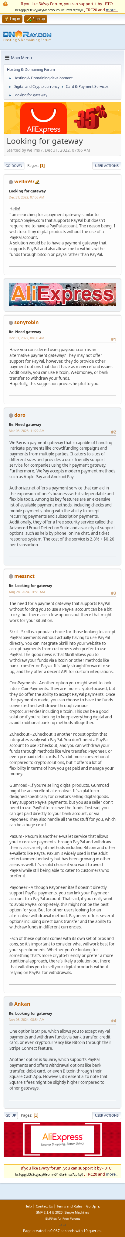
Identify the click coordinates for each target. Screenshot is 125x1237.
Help (28, 1206)
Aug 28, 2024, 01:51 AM (27, 591)
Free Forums (71, 1218)
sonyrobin (26, 322)
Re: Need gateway (25, 331)
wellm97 (24, 181)
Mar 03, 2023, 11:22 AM (27, 430)
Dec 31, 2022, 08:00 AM (26, 338)
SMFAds (51, 1218)
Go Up (10, 1115)
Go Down (13, 165)
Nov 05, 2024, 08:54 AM (27, 1019)
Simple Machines (76, 1212)
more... (112, 9)
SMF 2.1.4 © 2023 (49, 1212)
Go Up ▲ (93, 1206)
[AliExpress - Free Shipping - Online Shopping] (62, 132)
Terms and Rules (69, 1206)
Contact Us (44, 1206)
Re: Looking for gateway (30, 585)
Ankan (22, 1003)
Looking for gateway (27, 191)
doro (19, 415)
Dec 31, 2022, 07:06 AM (26, 197)
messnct (24, 576)
